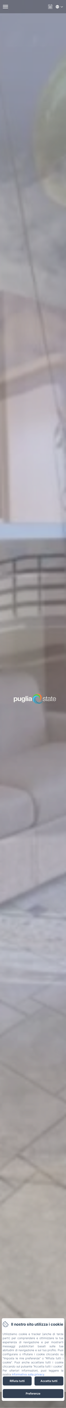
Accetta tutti (48, 1381)
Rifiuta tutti (17, 1381)
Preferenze (33, 1393)
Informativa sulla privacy (28, 1374)
